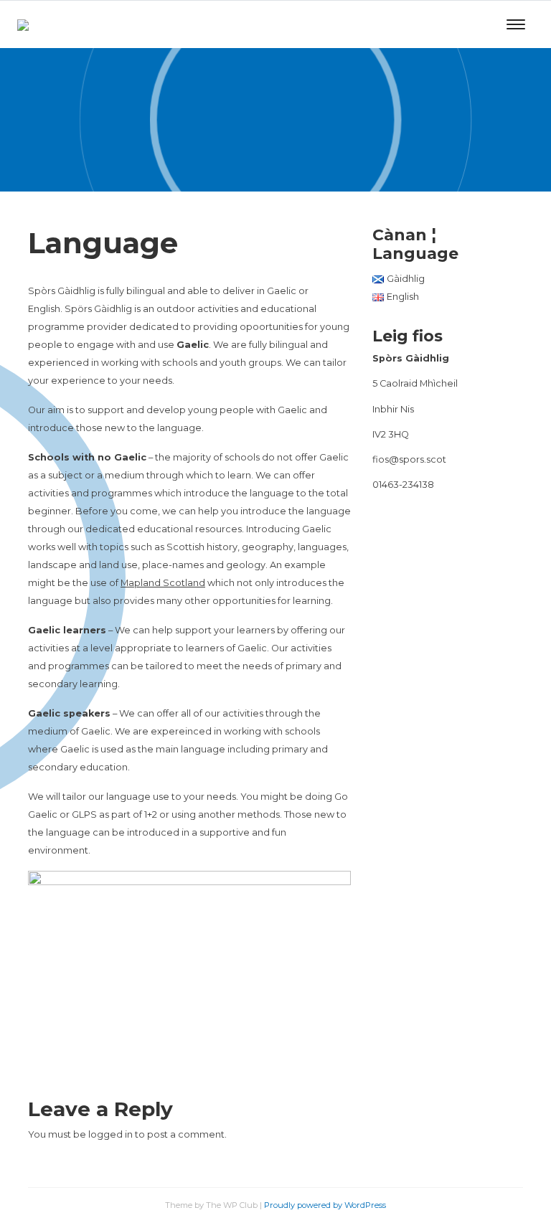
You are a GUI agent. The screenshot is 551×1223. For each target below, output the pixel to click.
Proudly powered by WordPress (325, 1205)
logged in (110, 1134)
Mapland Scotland (163, 582)
